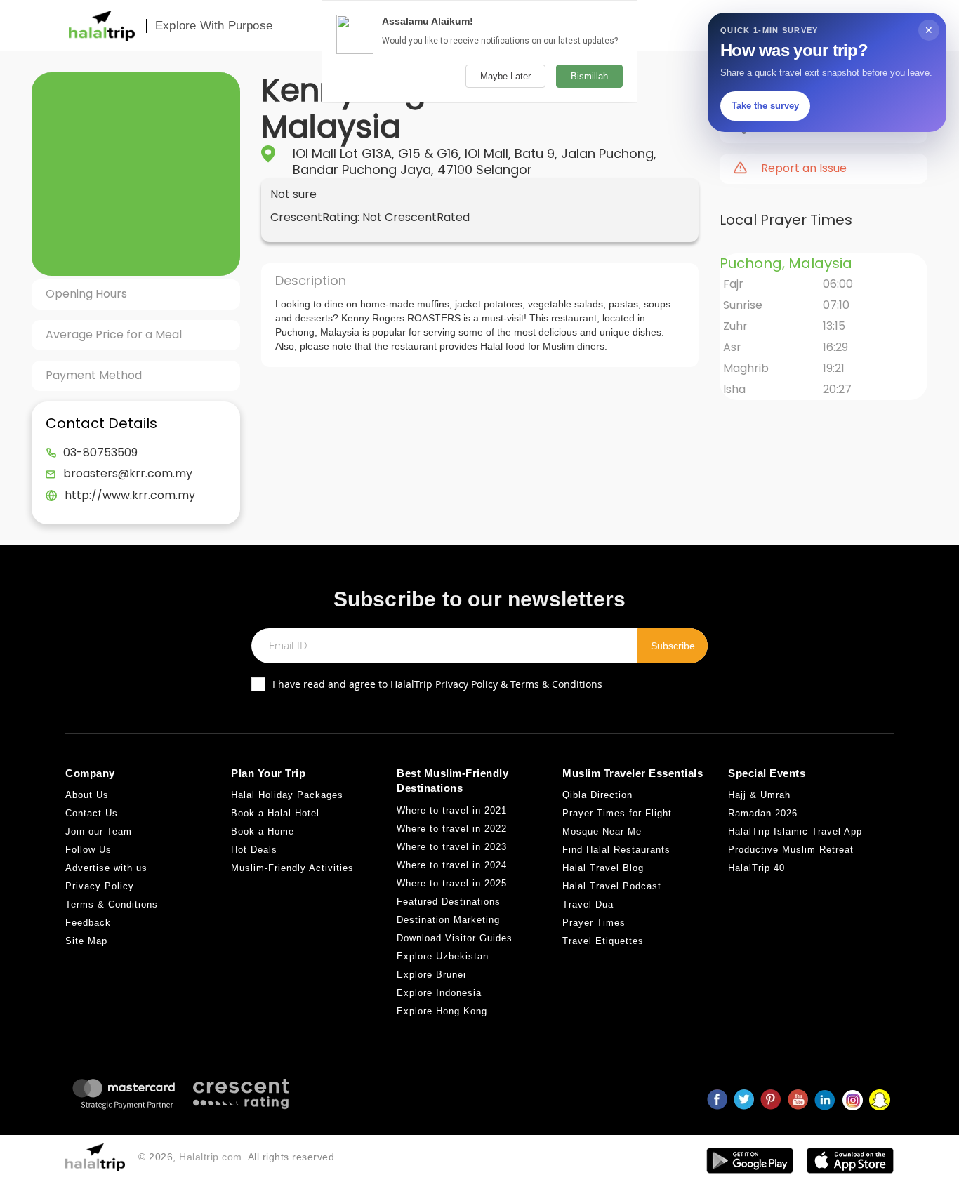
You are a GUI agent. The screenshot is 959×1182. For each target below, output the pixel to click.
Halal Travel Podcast (611, 886)
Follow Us (88, 849)
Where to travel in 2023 (452, 847)
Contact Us (91, 813)
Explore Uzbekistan (443, 956)
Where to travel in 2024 (452, 865)
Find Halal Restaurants (616, 849)
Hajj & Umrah (759, 795)
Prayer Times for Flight (617, 813)
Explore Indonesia (439, 993)
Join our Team (98, 831)
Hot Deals (254, 849)
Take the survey (765, 105)
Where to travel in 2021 (452, 810)
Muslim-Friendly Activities (292, 868)
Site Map (86, 941)
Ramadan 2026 (763, 813)
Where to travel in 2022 (452, 828)
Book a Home (262, 831)
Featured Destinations (449, 901)
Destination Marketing (448, 920)
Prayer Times (594, 922)
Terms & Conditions (556, 684)
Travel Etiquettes (603, 941)
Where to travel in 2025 (452, 883)
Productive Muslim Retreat (791, 849)
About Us (87, 795)
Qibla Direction (597, 795)
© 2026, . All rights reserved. (238, 1156)
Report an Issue (804, 168)
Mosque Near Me (602, 831)
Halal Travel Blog (603, 868)
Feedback (88, 922)
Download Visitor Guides (454, 938)
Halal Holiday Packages (287, 795)
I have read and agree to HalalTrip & (437, 684)
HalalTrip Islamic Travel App (795, 831)
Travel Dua (588, 904)
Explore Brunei (431, 974)
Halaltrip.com (210, 1156)
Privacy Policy (466, 684)
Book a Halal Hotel (275, 813)
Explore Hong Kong (442, 1011)
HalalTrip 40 (756, 868)
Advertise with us (106, 868)
